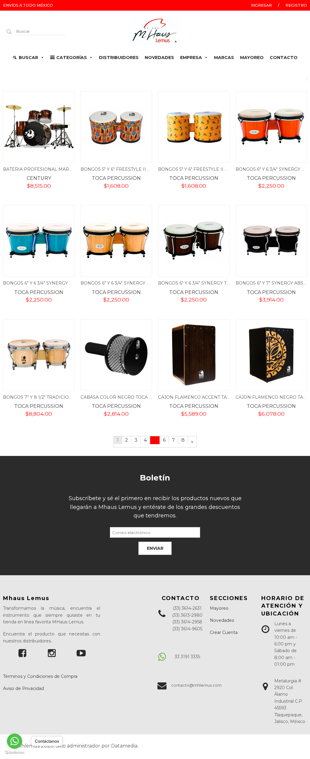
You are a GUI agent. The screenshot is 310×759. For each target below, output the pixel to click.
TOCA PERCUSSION (116, 178)
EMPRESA (191, 57)
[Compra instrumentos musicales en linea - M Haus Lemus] (154, 30)
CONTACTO (284, 57)
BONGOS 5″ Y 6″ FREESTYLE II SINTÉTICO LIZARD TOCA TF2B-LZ (229, 169)
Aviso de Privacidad (23, 688)
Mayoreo (219, 608)
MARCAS (224, 57)
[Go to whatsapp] (14, 741)
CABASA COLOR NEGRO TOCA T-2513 (121, 397)
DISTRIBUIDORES (119, 57)
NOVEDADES (159, 57)
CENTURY (39, 178)
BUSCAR (28, 57)
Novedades (222, 620)
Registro (296, 5)
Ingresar (261, 5)
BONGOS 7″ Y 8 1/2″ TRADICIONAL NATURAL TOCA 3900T (66, 397)
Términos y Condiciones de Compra (40, 676)
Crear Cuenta (224, 632)
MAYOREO (252, 57)
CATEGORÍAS (71, 57)
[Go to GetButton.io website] (14, 753)
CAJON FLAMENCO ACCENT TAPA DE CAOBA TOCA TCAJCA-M (226, 397)
